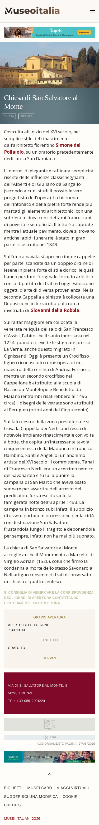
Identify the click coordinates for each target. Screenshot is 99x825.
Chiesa (9, 116)
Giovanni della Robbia (54, 310)
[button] (92, 10)
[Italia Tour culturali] (49, 756)
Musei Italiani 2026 (22, 818)
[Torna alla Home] (32, 10)
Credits (12, 805)
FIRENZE (26, 116)
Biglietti (13, 787)
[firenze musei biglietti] (49, 32)
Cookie (70, 796)
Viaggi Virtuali (73, 787)
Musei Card (39, 787)
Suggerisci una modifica (31, 796)
